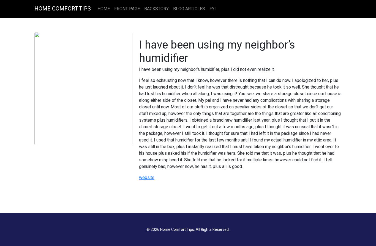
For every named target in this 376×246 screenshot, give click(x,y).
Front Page (127, 9)
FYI (212, 9)
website (146, 177)
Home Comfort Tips (62, 9)
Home (103, 9)
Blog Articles (189, 9)
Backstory (156, 9)
